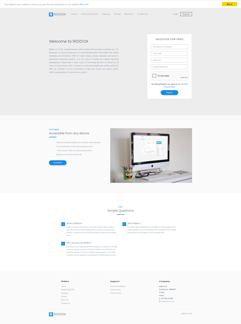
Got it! (229, 4)
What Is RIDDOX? (89, 14)
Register (186, 14)
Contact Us (142, 14)
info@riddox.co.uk (167, 301)
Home (74, 14)
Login (175, 14)
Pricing (117, 14)
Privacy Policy (169, 87)
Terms (183, 84)
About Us (128, 14)
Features (106, 14)
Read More (57, 163)
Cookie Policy (115, 290)
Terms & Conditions (118, 286)
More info (84, 4)
